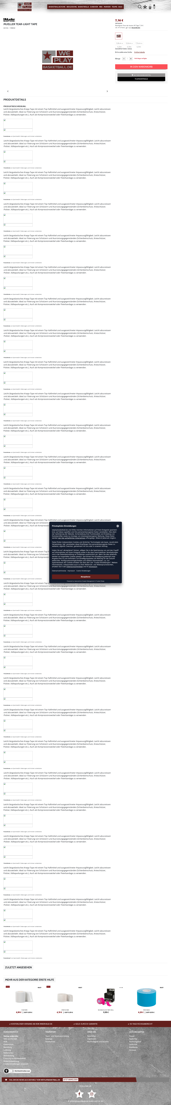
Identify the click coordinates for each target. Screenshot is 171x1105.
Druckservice (50, 1042)
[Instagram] (91, 1094)
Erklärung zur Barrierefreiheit (14, 1058)
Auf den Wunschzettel (142, 75)
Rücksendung (8, 1055)
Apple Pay (133, 1039)
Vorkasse (132, 1050)
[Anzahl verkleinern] (124, 58)
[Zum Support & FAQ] (145, 6)
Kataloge (48, 1039)
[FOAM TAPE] (24, 999)
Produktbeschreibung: (14, 106)
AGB (5, 1042)
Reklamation (8, 1053)
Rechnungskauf (135, 1042)
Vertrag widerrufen (10, 1036)
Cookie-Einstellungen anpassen (15, 1064)
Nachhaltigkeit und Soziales (98, 1042)
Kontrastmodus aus (22, 1071)
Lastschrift (133, 1044)
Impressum (91, 1039)
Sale (120, 7)
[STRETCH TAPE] (65, 999)
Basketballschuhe (57, 7)
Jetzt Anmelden (71, 1080)
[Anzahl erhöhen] (131, 58)
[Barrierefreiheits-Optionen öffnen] (6, 1071)
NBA (101, 7)
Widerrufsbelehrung (11, 1061)
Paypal (131, 1036)
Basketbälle (83, 7)
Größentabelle (139, 52)
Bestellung (7, 1047)
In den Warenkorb (141, 66)
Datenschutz (8, 1044)
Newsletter (91, 1036)
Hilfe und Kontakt (10, 1039)
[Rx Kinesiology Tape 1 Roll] (106, 999)
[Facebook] (80, 1094)
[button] (139, 6)
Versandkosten (135, 27)
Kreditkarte (133, 1047)
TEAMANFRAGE (141, 79)
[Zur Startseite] (25, 7)
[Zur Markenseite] (9, 20)
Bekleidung (72, 7)
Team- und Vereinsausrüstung (57, 1036)
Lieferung (7, 1050)
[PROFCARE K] (146, 999)
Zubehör (94, 7)
